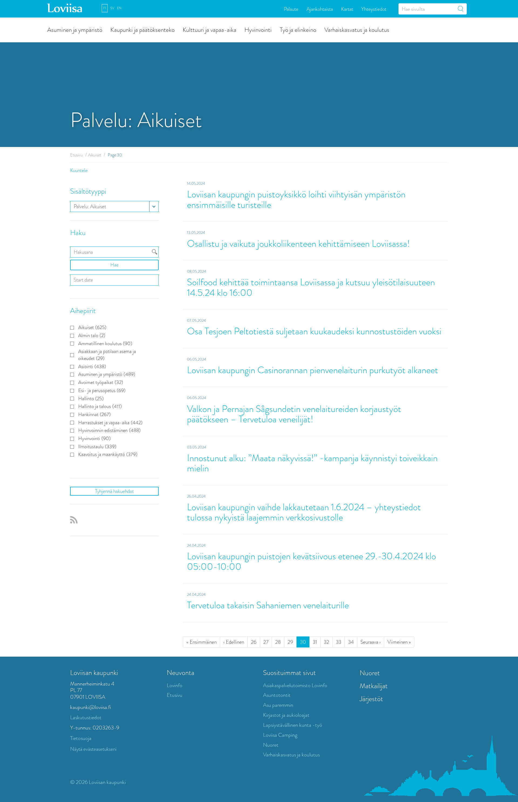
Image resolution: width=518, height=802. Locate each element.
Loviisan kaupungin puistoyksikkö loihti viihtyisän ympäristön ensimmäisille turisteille (296, 199)
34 (351, 642)
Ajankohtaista (319, 8)
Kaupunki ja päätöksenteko (142, 29)
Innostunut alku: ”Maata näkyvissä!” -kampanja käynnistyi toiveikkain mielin (312, 463)
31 (315, 642)
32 (326, 642)
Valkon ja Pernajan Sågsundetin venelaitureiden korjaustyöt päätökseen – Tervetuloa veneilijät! (294, 414)
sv (112, 8)
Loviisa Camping (280, 735)
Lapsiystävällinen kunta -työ (292, 725)
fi (104, 8)
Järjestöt (371, 699)
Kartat (347, 8)
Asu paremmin (278, 705)
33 (338, 642)
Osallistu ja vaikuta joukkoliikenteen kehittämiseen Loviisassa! (298, 244)
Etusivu (76, 155)
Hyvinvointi (258, 29)
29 (290, 642)
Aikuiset (94, 155)
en (119, 8)
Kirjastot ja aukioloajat (286, 715)
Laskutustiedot (85, 717)
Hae (114, 264)
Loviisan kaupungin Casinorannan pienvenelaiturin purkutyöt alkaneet (312, 370)
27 (265, 642)
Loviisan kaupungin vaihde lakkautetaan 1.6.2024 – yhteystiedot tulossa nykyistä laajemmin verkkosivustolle (304, 512)
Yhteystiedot (373, 8)
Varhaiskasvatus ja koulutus (356, 29)
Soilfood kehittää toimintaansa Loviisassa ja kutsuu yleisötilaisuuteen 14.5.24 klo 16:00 (311, 287)
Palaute (291, 8)
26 (254, 642)
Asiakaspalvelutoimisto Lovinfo (295, 685)
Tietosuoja (80, 738)
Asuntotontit (277, 695)
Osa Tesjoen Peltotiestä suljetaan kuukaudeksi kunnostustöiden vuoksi (314, 331)
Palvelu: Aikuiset (90, 206)
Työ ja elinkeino (298, 29)
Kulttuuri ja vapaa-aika (209, 29)
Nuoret (270, 745)
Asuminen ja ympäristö (74, 29)
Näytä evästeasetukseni (93, 749)
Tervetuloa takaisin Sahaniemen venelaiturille (268, 605)
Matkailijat (374, 686)
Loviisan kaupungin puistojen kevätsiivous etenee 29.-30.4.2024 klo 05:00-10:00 (311, 561)
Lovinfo (174, 685)
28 (278, 642)
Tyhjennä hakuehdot (114, 491)
